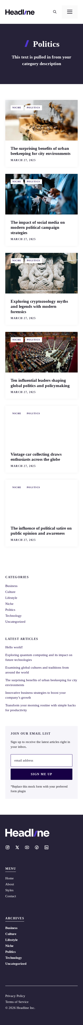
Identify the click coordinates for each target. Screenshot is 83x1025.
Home (9, 878)
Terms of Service (17, 1002)
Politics (33, 107)
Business (11, 586)
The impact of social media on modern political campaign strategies (38, 227)
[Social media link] (7, 847)
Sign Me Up (41, 774)
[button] (55, 12)
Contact (10, 896)
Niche (16, 107)
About (9, 884)
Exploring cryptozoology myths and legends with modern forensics (39, 306)
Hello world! (14, 647)
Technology (13, 615)
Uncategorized (15, 621)
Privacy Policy (15, 996)
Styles (9, 890)
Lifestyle (11, 598)
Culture (10, 592)
